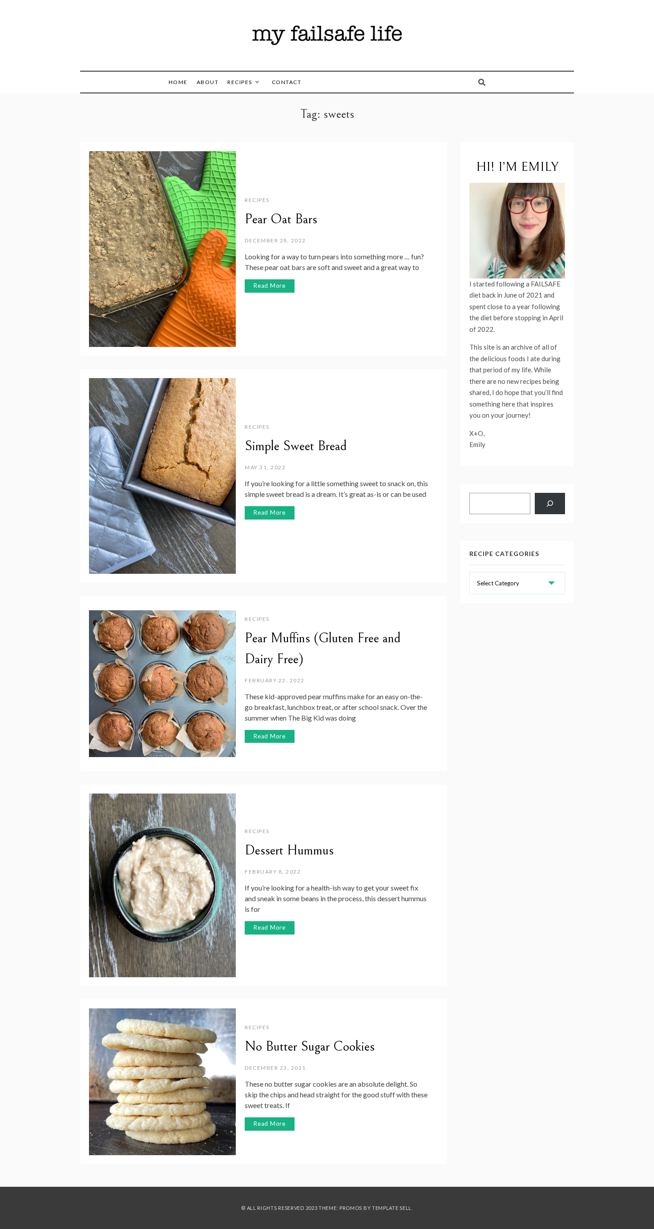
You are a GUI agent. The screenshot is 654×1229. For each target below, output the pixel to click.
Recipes (239, 82)
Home (178, 82)
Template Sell (392, 1208)
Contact (287, 82)
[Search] (550, 503)
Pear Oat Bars (281, 219)
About (208, 82)
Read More (270, 285)
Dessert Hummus (289, 850)
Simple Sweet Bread (296, 446)
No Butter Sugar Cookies (310, 1047)
